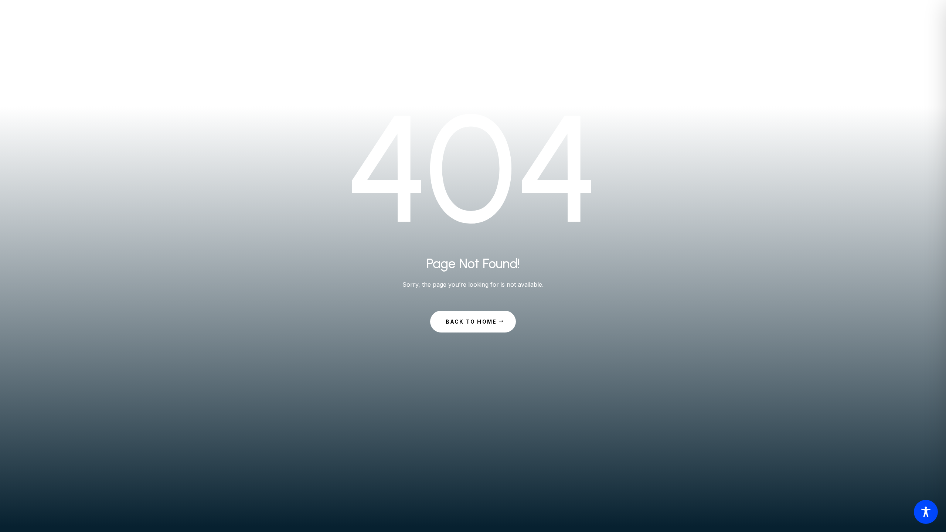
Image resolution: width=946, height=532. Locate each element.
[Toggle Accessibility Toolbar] (926, 512)
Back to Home (471, 321)
